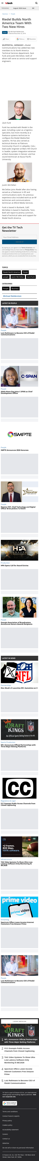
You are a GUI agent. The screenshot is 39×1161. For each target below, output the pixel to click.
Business (5, 14)
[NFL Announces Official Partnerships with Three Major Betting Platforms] (19, 1034)
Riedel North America (11, 272)
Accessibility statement (10, 1130)
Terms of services (27, 248)
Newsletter (33, 39)
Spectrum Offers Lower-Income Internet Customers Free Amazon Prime (19, 1071)
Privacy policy (7, 1121)
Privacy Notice (29, 250)
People (13, 14)
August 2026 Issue (19, 8)
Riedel (25, 272)
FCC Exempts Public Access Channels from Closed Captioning (19, 1049)
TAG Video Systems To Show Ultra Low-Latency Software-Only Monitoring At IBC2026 (19, 1060)
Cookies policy (7, 1125)
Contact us (6, 1139)
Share (7, 39)
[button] (2, 3)
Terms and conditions (10, 1112)
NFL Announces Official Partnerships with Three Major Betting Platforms (20, 1040)
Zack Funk (31, 277)
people (6, 277)
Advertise (5, 1143)
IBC (33, 8)
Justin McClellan (18, 277)
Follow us (21, 39)
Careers (5, 1134)
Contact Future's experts (10, 1116)
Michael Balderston (17, 32)
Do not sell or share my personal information (18, 1148)
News (5, 32)
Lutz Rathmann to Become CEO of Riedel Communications (19, 1082)
